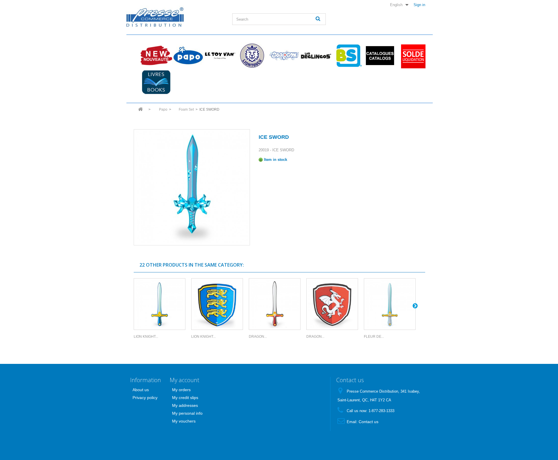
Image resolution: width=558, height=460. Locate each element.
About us (141, 389)
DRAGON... (258, 337)
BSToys (348, 55)
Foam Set (186, 109)
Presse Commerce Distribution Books (156, 82)
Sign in (419, 5)
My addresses (185, 405)
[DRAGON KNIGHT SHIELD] (332, 304)
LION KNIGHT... (146, 337)
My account (184, 380)
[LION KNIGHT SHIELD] (217, 304)
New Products (156, 55)
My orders (181, 389)
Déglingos (316, 55)
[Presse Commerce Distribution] (174, 16)
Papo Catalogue (380, 55)
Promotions (412, 55)
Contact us (368, 421)
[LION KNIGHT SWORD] (159, 304)
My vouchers (184, 421)
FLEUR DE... (374, 337)
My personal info (187, 413)
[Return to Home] (140, 111)
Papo (188, 55)
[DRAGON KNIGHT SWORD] (275, 304)
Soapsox (284, 55)
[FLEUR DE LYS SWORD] (390, 304)
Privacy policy (145, 397)
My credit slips (185, 397)
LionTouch (252, 55)
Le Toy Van (220, 55)
